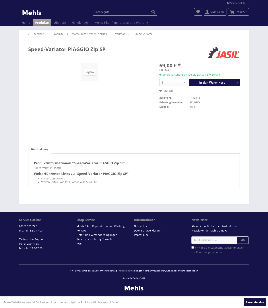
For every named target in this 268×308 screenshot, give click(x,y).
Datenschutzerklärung (147, 230)
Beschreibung (39, 149)
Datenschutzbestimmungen (227, 247)
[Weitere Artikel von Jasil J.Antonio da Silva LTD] (223, 52)
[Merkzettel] (198, 12)
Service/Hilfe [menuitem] (238, 3)
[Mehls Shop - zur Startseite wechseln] (32, 12)
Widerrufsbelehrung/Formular (95, 239)
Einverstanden (255, 302)
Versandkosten (126, 270)
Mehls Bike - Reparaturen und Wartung (101, 226)
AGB (79, 243)
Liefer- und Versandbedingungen (97, 235)
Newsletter (140, 226)
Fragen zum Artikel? (52, 178)
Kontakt (81, 230)
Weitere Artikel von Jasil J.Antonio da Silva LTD (68, 182)
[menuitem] (125, 12)
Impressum (141, 235)
